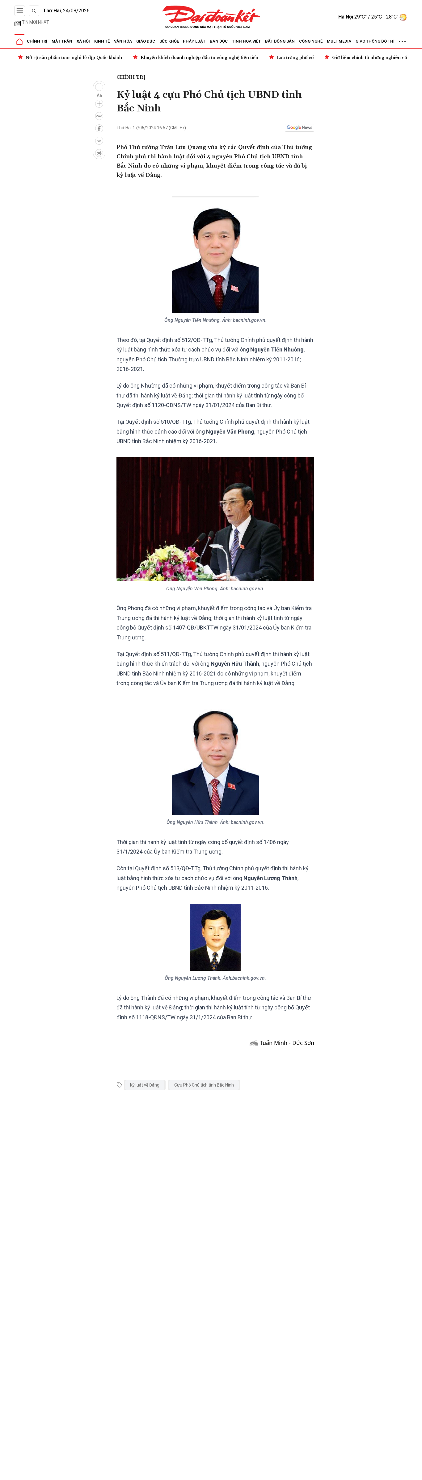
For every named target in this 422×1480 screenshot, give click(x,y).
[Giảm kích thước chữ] (99, 87)
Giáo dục (145, 41)
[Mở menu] (20, 11)
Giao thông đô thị (375, 41)
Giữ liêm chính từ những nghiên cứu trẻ (374, 57)
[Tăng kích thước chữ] (99, 104)
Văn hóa (123, 41)
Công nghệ (311, 41)
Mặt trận (62, 41)
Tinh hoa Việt (246, 41)
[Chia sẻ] (416, 1472)
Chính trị (37, 41)
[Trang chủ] (19, 42)
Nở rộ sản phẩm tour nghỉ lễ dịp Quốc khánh (74, 57)
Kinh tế (102, 41)
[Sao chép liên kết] (99, 141)
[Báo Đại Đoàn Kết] (211, 17)
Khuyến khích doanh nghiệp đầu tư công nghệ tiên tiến (199, 57)
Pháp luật (194, 41)
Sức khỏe (169, 41)
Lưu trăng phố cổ (295, 57)
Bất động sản (280, 41)
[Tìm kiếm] (34, 11)
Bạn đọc (219, 41)
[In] (99, 153)
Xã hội (83, 41)
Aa (99, 95)
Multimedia (339, 41)
